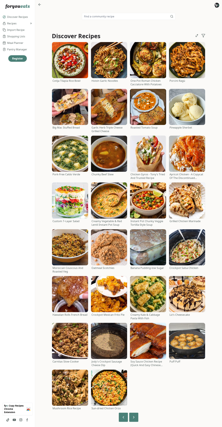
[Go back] (39, 4)
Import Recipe (16, 30)
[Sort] (197, 36)
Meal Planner (15, 43)
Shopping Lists (16, 36)
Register (17, 58)
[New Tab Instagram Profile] (21, 420)
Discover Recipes (17, 17)
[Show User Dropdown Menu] (216, 5)
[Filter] (203, 36)
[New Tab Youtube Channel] (14, 420)
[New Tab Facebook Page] (27, 420)
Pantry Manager (17, 49)
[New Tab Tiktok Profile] (8, 420)
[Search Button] (171, 16)
